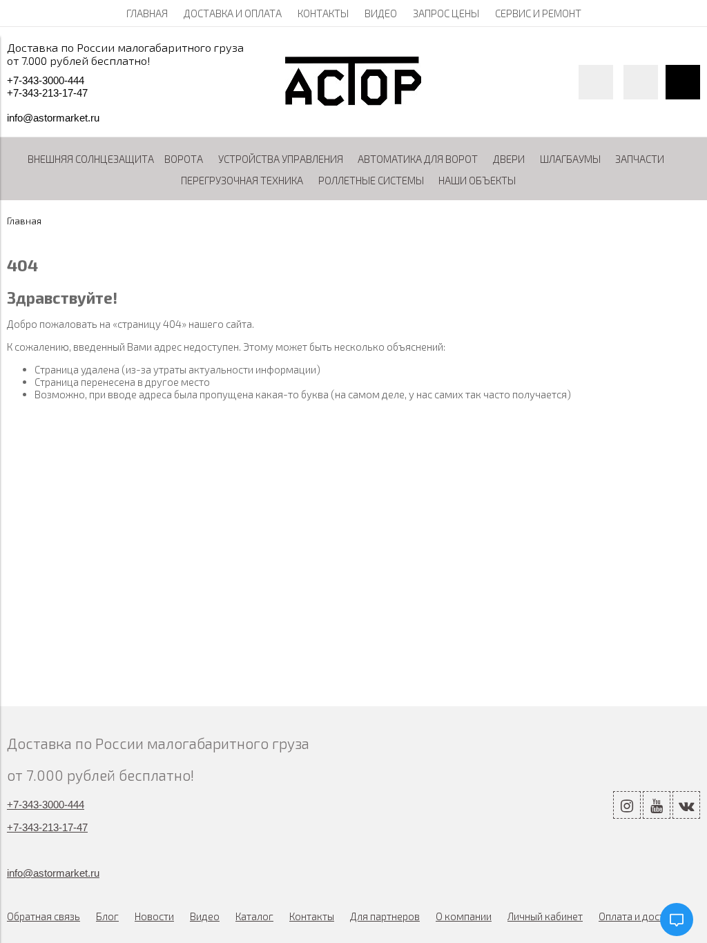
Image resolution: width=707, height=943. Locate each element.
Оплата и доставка (642, 916)
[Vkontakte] (686, 805)
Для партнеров (385, 916)
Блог (107, 916)
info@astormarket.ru (53, 118)
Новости (154, 916)
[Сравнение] (640, 82)
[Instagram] (627, 805)
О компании (464, 916)
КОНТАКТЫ (323, 13)
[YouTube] (656, 805)
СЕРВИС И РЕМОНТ (538, 13)
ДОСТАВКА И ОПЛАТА (233, 13)
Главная (24, 220)
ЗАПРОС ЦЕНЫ (446, 13)
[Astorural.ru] (353, 101)
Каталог (254, 916)
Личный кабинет (545, 916)
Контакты (311, 916)
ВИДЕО (381, 13)
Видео (205, 916)
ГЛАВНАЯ (147, 13)
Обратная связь (43, 916)
